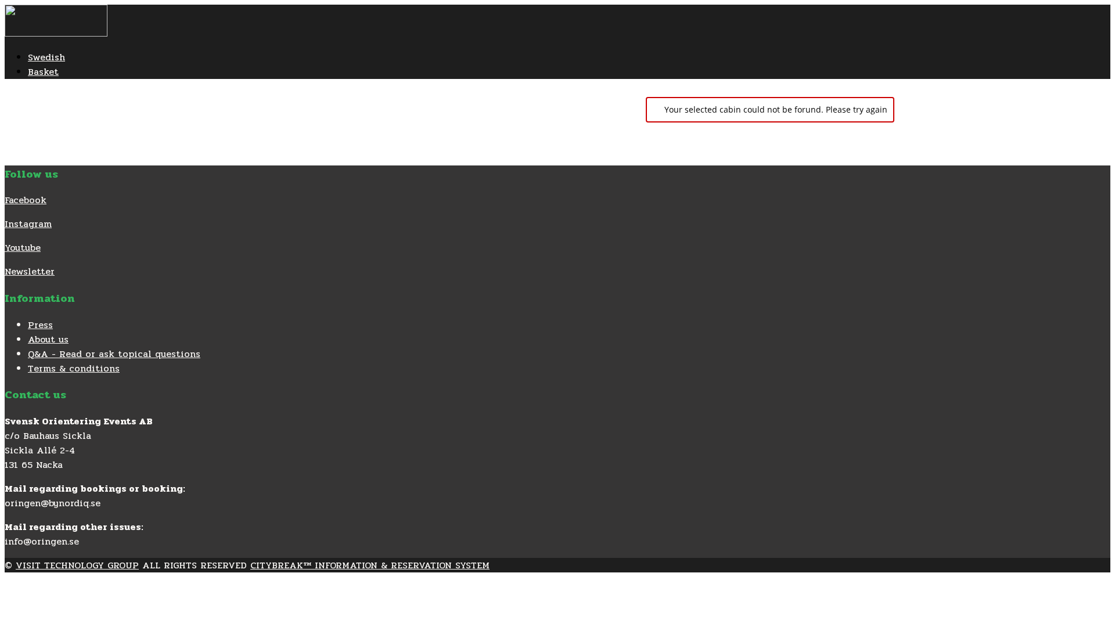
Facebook (25, 200)
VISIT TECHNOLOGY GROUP (77, 565)
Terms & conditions (74, 368)
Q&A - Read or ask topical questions (114, 354)
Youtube (23, 247)
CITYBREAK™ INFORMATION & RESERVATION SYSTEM (370, 565)
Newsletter (30, 271)
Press (40, 325)
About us (48, 339)
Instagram (28, 224)
